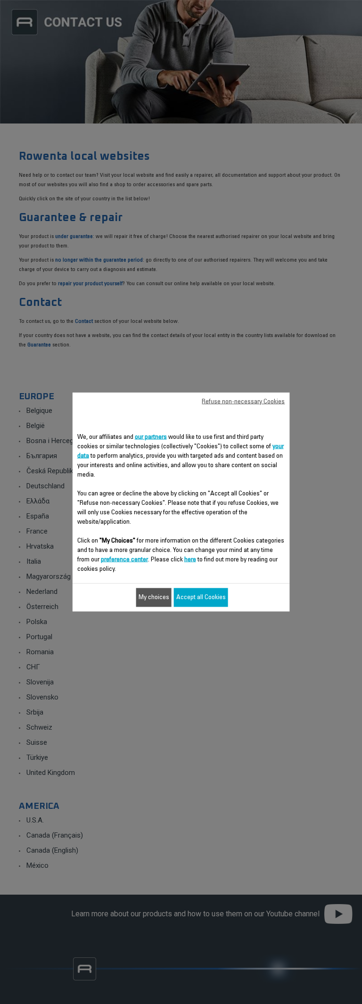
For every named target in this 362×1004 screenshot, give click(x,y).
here (190, 560)
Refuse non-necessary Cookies (243, 402)
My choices (154, 597)
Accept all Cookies (201, 597)
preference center (124, 560)
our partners (151, 437)
